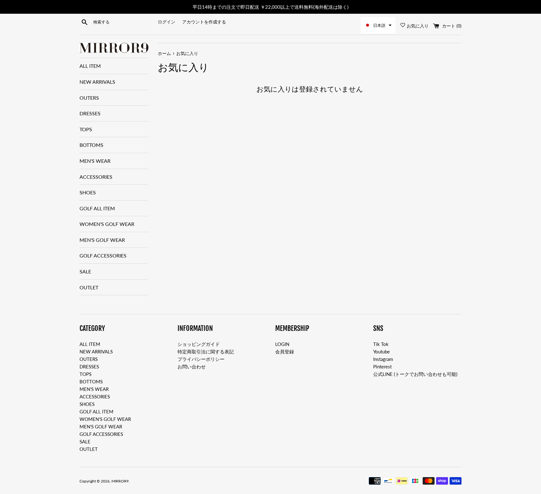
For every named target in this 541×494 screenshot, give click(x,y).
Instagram (383, 359)
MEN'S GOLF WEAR (102, 240)
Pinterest (382, 366)
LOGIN (282, 344)
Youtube (381, 351)
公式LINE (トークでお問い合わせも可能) (415, 374)
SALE (85, 271)
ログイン (166, 21)
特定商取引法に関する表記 (206, 351)
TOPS (86, 129)
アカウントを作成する (204, 21)
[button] (378, 25)
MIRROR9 (120, 481)
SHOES (88, 192)
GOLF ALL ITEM (97, 208)
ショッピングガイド (199, 344)
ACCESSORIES (96, 177)
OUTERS (89, 98)
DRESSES (90, 113)
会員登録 (284, 351)
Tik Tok (381, 344)
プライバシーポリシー (201, 359)
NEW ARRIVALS (97, 82)
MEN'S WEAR (95, 161)
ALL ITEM (90, 66)
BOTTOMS (91, 145)
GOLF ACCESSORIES (103, 255)
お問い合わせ (192, 366)
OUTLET (89, 287)
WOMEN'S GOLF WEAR (107, 224)
